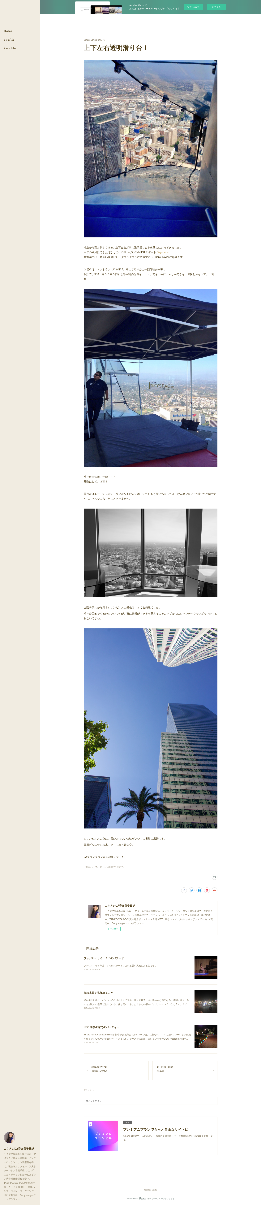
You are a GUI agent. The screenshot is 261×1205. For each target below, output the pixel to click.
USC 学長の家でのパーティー (101, 1027)
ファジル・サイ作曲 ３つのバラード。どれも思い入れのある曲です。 (120, 965)
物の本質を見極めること (98, 992)
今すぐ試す (193, 6)
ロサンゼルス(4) (100, 866)
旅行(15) (112, 866)
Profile (9, 39)
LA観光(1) (88, 866)
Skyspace (163, 252)
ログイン (216, 7)
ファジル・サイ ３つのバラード (104, 958)
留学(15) (120, 866)
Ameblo (10, 48)
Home (8, 31)
